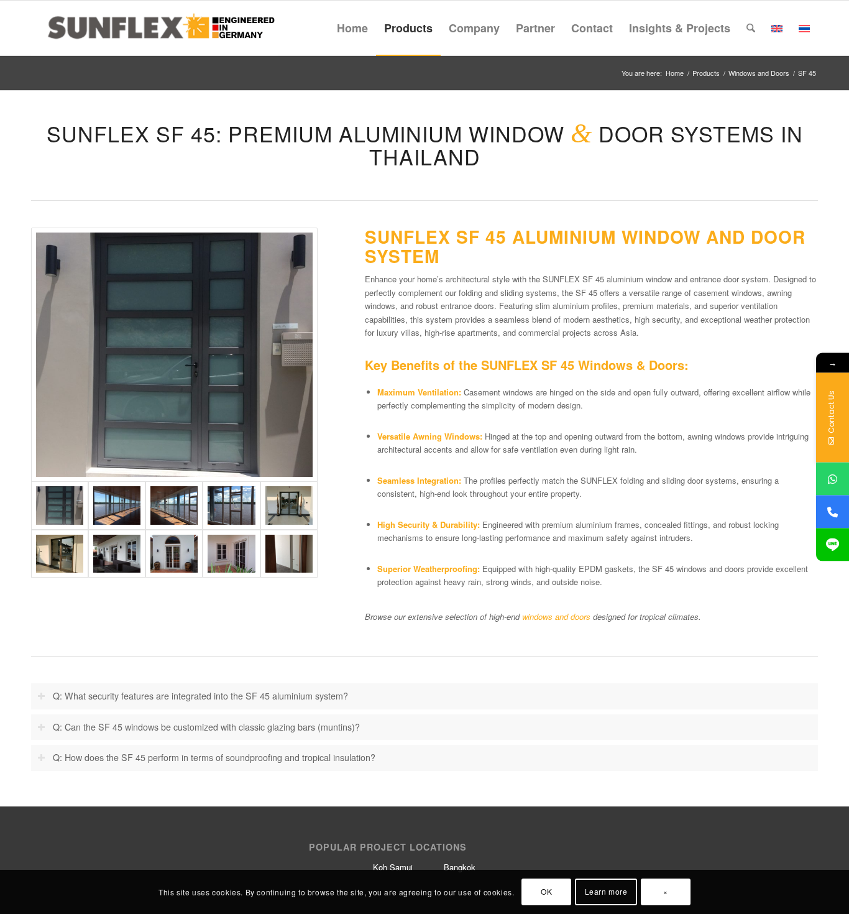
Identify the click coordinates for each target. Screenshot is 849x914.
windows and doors (556, 616)
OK (546, 892)
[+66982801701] (832, 479)
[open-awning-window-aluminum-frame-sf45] (231, 505)
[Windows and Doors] (174, 355)
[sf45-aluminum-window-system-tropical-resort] (116, 505)
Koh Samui (393, 867)
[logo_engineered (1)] (154, 28)
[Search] (750, 28)
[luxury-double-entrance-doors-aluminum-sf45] (289, 505)
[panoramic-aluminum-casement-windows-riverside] (174, 505)
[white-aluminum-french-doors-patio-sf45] (116, 554)
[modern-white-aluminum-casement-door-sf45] (289, 554)
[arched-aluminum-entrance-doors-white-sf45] (174, 554)
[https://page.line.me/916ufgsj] (832, 545)
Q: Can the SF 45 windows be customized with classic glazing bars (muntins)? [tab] (206, 727)
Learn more (606, 892)
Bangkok (459, 867)
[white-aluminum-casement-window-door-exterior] (231, 554)
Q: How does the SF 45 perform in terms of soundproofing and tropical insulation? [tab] (214, 757)
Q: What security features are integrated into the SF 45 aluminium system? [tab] (200, 696)
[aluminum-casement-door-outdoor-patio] (59, 554)
